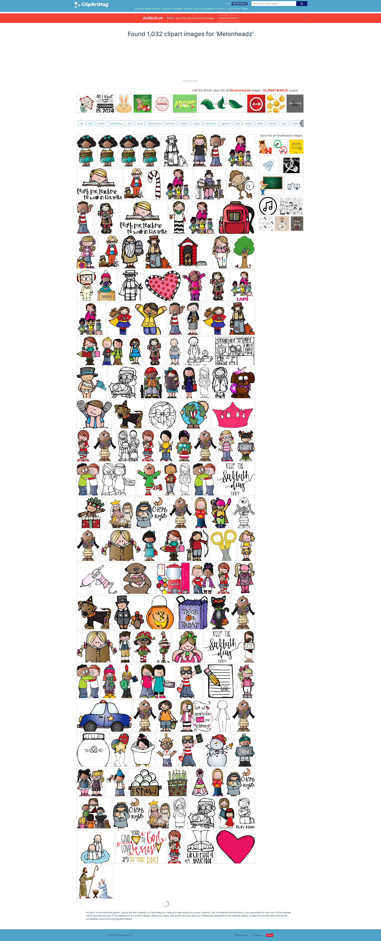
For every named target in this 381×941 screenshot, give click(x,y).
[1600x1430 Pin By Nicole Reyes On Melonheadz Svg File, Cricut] (145, 783)
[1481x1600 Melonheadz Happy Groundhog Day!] (138, 580)
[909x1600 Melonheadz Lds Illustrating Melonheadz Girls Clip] (107, 286)
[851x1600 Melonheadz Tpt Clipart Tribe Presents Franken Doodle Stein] (219, 614)
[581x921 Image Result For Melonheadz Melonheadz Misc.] (244, 252)
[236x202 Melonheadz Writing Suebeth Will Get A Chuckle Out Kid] (97, 648)
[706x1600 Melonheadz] (148, 447)
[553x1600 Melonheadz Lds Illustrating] (204, 384)
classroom (211, 123)
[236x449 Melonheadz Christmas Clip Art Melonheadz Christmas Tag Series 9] (154, 185)
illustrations (154, 123)
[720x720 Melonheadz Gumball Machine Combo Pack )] (173, 580)
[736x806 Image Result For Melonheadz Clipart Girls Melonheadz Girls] (209, 185)
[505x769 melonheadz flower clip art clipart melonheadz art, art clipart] (155, 352)
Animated (177, 8)
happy (196, 123)
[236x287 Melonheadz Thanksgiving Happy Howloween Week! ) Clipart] (129, 614)
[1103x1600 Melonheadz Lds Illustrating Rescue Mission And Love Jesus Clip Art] (189, 682)
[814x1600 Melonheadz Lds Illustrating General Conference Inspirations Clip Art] (129, 682)
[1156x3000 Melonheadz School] (125, 648)
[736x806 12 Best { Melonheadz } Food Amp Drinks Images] (93, 751)
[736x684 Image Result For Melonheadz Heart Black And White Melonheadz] (163, 286)
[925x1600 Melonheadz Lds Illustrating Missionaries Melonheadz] (134, 185)
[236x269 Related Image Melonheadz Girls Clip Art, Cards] (220, 682)
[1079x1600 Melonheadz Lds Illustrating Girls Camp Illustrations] (197, 546)
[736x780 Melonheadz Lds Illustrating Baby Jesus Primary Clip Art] (151, 514)
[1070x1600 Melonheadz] (104, 447)
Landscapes (233, 8)
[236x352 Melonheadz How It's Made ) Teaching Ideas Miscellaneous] (244, 513)
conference (116, 123)
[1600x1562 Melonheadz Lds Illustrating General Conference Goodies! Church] (94, 814)
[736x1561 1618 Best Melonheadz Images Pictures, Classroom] (166, 447)
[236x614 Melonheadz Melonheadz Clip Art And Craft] (193, 319)
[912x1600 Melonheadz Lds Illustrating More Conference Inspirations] (245, 814)
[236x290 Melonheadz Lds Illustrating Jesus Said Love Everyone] (199, 848)
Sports (198, 8)
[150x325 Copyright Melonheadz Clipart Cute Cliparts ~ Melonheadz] (217, 152)
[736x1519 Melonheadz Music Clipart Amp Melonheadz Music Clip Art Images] (177, 218)
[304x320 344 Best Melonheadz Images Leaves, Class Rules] (194, 415)
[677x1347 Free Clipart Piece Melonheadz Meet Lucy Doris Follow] (226, 447)
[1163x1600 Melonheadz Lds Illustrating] (149, 480)
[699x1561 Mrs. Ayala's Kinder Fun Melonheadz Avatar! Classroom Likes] (189, 384)
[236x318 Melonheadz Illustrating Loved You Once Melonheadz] (130, 286)
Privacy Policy (242, 935)
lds (81, 123)
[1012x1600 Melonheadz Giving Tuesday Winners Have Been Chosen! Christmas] (144, 648)
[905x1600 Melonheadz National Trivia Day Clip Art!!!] (167, 751)
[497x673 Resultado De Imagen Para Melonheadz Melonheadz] (120, 320)
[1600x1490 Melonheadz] (235, 848)
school (248, 123)
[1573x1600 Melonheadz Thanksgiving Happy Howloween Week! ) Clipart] (129, 415)
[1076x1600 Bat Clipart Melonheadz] (143, 751)
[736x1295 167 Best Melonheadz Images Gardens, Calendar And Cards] (245, 750)
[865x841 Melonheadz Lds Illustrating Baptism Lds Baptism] (95, 848)
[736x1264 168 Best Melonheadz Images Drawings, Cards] (168, 717)
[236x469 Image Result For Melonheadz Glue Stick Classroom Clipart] (246, 546)
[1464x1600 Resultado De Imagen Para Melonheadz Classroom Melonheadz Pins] (151, 320)
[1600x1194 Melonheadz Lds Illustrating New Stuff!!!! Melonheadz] (99, 185)
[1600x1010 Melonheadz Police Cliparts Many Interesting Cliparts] (104, 717)
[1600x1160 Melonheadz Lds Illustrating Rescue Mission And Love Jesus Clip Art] (141, 848)
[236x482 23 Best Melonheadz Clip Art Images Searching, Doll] (246, 682)
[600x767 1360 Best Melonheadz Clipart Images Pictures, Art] (219, 751)
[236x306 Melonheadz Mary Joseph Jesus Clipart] (121, 514)
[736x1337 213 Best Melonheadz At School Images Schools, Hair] (246, 446)
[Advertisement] (190, 59)
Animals (139, 8)
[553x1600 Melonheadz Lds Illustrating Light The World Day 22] (185, 480)
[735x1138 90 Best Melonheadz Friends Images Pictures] (88, 480)
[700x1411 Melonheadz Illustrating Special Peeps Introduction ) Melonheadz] (199, 152)
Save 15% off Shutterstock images (281, 135)
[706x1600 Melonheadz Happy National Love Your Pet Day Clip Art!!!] (84, 447)
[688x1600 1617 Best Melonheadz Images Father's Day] (110, 682)
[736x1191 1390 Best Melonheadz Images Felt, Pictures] (220, 514)
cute (237, 123)
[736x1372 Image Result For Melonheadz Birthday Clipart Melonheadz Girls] (221, 253)
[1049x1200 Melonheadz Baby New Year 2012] (92, 384)
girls (129, 123)
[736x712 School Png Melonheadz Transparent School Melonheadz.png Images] (237, 218)
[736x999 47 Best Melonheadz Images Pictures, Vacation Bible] (172, 547)
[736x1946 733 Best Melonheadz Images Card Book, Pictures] (170, 480)
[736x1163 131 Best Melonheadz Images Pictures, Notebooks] (244, 579)
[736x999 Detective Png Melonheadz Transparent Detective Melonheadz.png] (88, 352)
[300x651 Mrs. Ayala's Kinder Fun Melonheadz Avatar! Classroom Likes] (172, 384)
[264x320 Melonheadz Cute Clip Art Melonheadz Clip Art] (241, 185)
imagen (184, 123)
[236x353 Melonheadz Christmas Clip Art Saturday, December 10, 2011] (116, 783)
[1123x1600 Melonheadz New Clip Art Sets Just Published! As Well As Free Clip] (203, 580)
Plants (245, 8)
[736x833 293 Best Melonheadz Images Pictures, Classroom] (187, 648)
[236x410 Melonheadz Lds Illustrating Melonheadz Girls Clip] (86, 286)
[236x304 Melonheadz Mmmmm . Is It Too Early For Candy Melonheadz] (175, 152)
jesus (140, 123)
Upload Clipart (239, 3)
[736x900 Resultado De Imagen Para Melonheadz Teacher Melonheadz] (241, 151)
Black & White (152, 8)
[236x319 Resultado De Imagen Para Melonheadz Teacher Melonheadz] (243, 286)
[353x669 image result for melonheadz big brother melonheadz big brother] (175, 352)
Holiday (188, 8)
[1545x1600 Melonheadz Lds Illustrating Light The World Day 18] (118, 480)
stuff (284, 123)
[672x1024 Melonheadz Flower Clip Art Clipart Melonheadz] (106, 219)
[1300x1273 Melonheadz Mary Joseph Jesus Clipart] (95, 883)
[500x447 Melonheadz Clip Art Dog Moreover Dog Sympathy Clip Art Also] (94, 415)
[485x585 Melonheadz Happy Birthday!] (177, 783)
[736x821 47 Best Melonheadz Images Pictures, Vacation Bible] (90, 783)
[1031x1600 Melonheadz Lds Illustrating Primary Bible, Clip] (129, 447)
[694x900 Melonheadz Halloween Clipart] (160, 614)
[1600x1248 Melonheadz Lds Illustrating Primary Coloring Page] (235, 352)
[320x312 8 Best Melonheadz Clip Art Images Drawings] (162, 415)
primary (170, 123)
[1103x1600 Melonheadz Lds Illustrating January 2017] (191, 751)
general (226, 123)
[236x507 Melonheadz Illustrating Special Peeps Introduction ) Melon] (223, 717)
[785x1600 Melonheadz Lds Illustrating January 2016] (120, 751)
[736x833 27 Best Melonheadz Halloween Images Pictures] (192, 614)
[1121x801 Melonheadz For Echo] (233, 415)
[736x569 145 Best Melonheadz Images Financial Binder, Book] (99, 580)
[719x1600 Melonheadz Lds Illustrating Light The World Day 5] (201, 514)
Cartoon (166, 8)
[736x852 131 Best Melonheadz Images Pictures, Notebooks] (91, 514)
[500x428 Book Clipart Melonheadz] (120, 547)
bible (260, 123)
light (90, 123)
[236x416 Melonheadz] (200, 783)
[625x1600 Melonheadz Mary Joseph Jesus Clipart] (179, 814)
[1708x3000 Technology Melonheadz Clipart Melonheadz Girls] (87, 253)
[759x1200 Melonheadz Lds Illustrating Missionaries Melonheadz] (132, 253)
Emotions (220, 8)
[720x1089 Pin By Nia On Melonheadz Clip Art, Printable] (151, 384)
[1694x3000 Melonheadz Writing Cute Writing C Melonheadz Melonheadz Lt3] (86, 152)
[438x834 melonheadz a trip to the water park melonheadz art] (135, 352)
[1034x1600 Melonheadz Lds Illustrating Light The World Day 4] (204, 480)
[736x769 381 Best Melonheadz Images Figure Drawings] (196, 717)
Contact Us (257, 935)
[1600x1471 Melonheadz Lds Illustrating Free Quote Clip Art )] (236, 480)
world (101, 123)
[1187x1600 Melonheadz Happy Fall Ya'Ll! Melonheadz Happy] (158, 253)
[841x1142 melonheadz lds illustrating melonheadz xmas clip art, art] (113, 352)
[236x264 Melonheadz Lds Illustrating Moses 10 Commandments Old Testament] (199, 352)
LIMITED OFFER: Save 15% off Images (226, 90)
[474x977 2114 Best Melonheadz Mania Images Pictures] (184, 447)
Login (228, 3)
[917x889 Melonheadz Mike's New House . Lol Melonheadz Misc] (192, 253)
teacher (272, 123)
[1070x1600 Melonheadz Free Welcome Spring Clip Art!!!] (205, 447)
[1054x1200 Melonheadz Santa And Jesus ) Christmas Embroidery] (123, 384)
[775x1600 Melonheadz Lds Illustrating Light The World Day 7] (227, 814)
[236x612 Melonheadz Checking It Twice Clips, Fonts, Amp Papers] (163, 648)
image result (299, 123)
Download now (228, 18)
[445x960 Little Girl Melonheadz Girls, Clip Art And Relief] (150, 546)
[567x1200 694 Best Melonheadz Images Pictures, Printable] (220, 384)
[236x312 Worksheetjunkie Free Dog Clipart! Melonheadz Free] (242, 383)
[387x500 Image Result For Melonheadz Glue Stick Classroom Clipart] (224, 547)
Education (208, 8)
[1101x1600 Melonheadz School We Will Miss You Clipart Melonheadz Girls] (193, 286)
